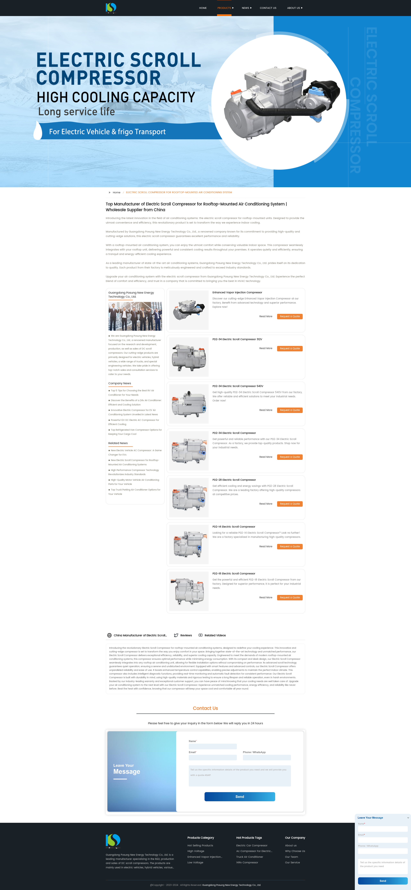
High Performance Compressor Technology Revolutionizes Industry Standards (133, 472)
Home (203, 8)
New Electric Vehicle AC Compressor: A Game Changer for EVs (135, 453)
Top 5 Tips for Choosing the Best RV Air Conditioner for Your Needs (131, 393)
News (245, 8)
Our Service (292, 862)
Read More (265, 316)
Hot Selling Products (200, 845)
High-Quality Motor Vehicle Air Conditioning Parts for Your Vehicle (133, 482)
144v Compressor (247, 862)
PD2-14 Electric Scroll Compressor (234, 527)
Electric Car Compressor (251, 845)
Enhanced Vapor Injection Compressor (237, 292)
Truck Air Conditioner (249, 857)
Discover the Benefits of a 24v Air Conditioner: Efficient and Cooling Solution (135, 403)
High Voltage (196, 851)
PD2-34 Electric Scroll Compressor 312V (237, 339)
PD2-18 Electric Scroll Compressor (234, 574)
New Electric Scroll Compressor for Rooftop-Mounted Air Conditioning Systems (133, 462)
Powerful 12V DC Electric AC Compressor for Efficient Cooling (133, 422)
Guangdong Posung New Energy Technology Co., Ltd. (231, 885)
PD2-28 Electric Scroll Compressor (234, 480)
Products (224, 8)
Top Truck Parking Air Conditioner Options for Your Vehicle (134, 492)
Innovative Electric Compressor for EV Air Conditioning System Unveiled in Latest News (133, 412)
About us (293, 8)
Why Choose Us (295, 851)
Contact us (268, 8)
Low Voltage (195, 862)
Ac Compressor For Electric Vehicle (253, 851)
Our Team (291, 857)
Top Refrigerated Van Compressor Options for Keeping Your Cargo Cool (135, 432)
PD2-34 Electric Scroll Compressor (234, 433)
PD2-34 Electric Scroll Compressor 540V (238, 386)
